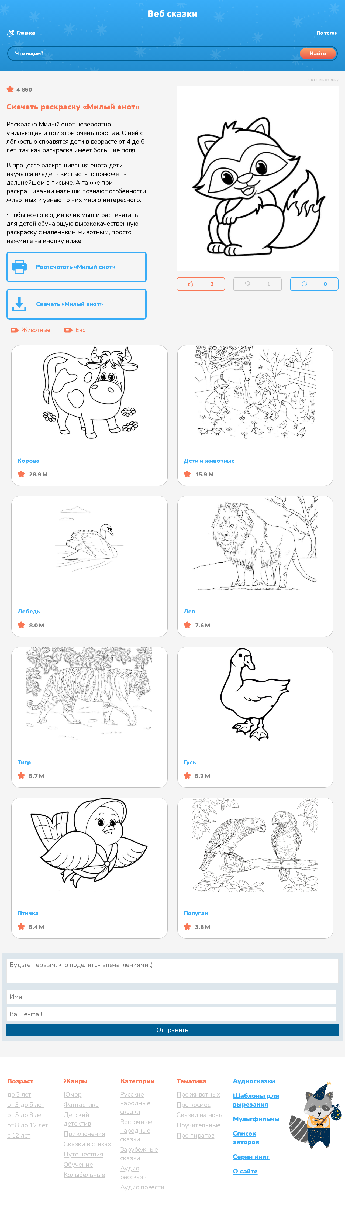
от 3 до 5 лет (25, 1104)
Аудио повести (142, 1187)
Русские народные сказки (135, 1103)
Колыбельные (84, 1174)
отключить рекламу (323, 79)
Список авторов (246, 1137)
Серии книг (251, 1156)
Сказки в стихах (87, 1144)
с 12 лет (18, 1135)
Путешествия (83, 1154)
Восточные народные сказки (136, 1130)
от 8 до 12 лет (27, 1125)
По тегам (327, 33)
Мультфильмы (256, 1119)
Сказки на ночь (199, 1115)
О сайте (245, 1171)
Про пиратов (195, 1135)
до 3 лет (19, 1094)
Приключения (84, 1133)
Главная (26, 33)
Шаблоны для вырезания (256, 1100)
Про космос (194, 1104)
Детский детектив (77, 1119)
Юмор (72, 1094)
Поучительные (198, 1125)
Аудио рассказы (134, 1172)
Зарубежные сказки (139, 1153)
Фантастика (81, 1104)
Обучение (78, 1164)
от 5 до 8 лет (25, 1115)
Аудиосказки (254, 1081)
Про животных (198, 1094)
